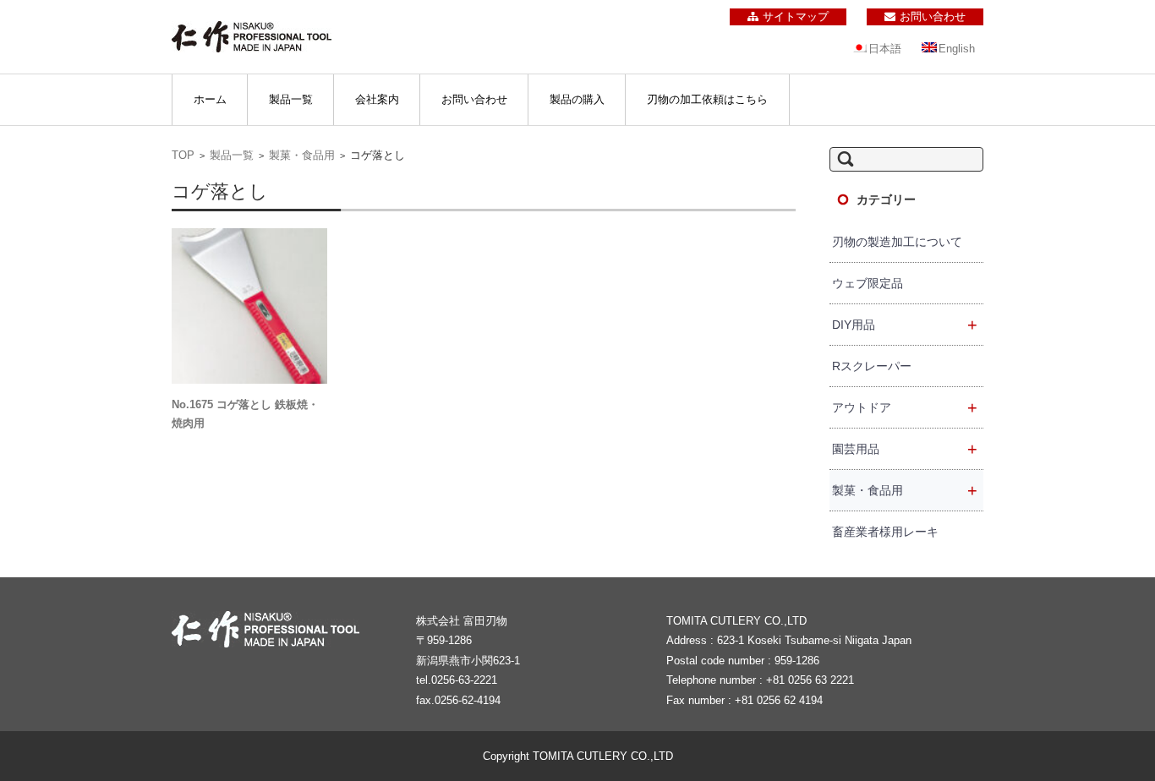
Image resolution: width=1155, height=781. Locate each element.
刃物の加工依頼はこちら (707, 99)
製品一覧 (291, 99)
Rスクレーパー (871, 366)
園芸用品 (904, 449)
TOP (183, 155)
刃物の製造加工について (897, 241)
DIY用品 (904, 324)
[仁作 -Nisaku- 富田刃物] (251, 36)
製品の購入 (577, 99)
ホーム (210, 99)
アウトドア (904, 407)
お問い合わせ (474, 99)
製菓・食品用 (302, 155)
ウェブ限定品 (867, 283)
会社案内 (377, 99)
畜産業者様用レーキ (885, 531)
